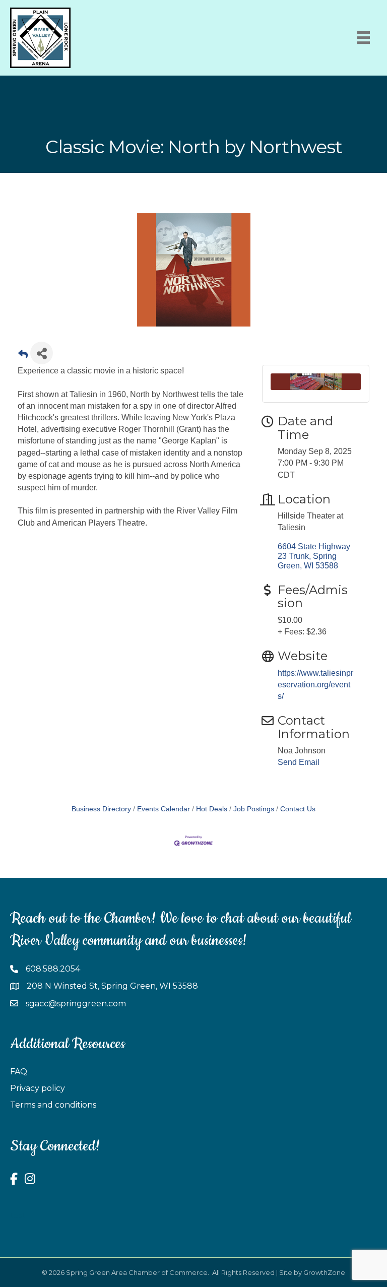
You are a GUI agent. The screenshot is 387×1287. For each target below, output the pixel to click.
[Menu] (363, 37)
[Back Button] (23, 356)
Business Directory (101, 809)
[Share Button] (41, 353)
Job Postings (253, 809)
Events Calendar (163, 809)
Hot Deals (211, 809)
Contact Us (297, 809)
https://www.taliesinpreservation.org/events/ (315, 684)
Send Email (298, 762)
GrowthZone (324, 1272)
